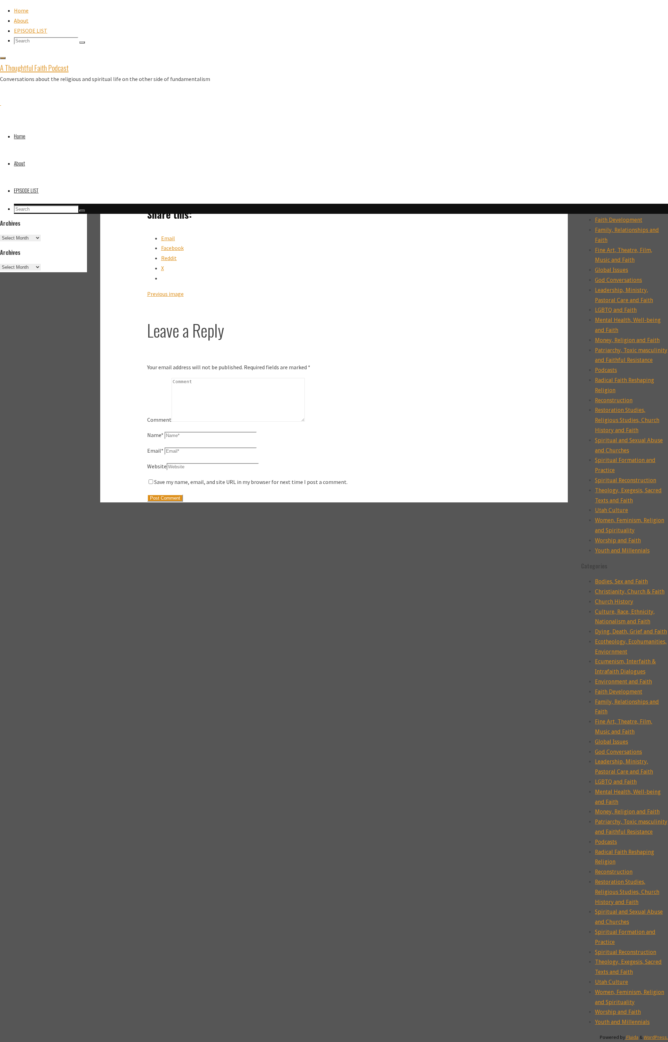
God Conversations (618, 280)
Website (157, 466)
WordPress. (656, 1037)
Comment (159, 419)
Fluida (631, 1037)
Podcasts (606, 370)
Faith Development (618, 220)
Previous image (165, 293)
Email (155, 450)
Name (155, 434)
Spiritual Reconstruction (625, 480)
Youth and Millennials (622, 550)
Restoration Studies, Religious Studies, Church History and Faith (627, 420)
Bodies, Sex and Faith (621, 581)
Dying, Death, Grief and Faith (631, 631)
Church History (614, 601)
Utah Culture (611, 510)
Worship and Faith (618, 540)
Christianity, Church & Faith (630, 591)
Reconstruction (614, 400)
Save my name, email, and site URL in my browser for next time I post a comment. (251, 481)
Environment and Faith (623, 681)
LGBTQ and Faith (616, 310)
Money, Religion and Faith (627, 340)
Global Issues (611, 270)
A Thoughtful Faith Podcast (34, 67)
